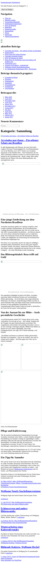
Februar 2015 (9, 115)
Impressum (8, 35)
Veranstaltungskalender (12, 22)
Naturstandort (9, 81)
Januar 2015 (9, 117)
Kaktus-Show (9, 52)
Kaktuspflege (9, 31)
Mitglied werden (10, 20)
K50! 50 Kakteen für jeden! (14, 58)
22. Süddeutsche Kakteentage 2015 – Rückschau (20, 69)
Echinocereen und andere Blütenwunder (14, 510)
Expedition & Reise (11, 77)
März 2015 (8, 113)
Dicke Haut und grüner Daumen (15, 54)
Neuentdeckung (26, 483)
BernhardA (21, 502)
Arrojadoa (12, 483)
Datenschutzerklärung (12, 36)
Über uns (8, 18)
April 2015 (8, 111)
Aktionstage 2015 (10, 63)
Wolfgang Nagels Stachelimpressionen (17, 67)
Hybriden (8, 79)
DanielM (22, 481)
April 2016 (8, 102)
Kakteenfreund (25, 521)
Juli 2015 (8, 110)
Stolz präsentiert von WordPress (11, 560)
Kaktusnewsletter (10, 29)
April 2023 (8, 99)
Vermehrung (9, 86)
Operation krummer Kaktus (14, 56)
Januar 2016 (9, 104)
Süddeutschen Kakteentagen (23, 469)
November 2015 (10, 106)
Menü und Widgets (7, 9)
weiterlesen (4, 499)
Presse (7, 33)
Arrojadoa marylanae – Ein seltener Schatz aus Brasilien (23, 51)
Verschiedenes (9, 88)
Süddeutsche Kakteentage (13, 24)
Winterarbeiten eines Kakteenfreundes (12, 528)
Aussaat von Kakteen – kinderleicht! (16, 65)
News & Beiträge (10, 25)
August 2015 (9, 108)
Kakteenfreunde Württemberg (10, 2)
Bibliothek (8, 27)
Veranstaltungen (10, 85)
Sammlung (8, 83)
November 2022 (10, 101)
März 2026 (8, 97)
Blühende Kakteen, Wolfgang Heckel (20, 547)
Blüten (18, 483)
